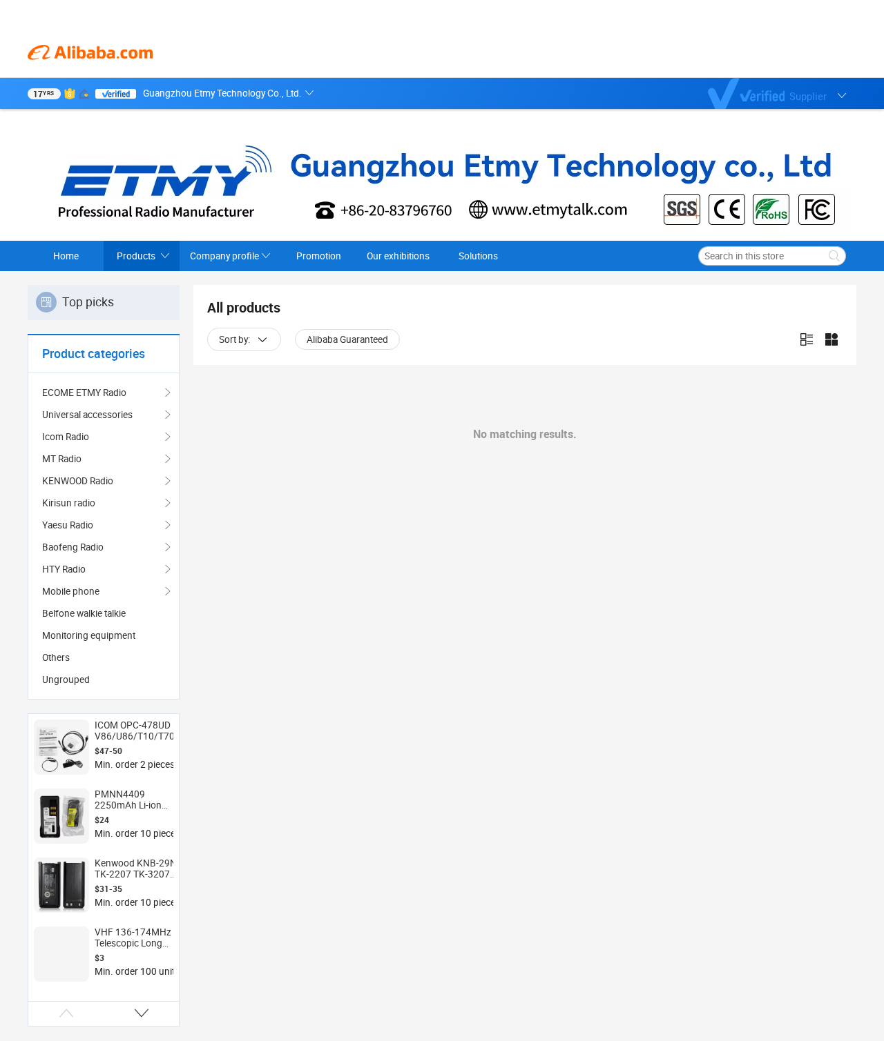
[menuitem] (103, 613)
